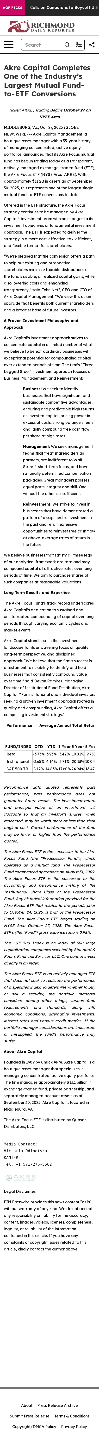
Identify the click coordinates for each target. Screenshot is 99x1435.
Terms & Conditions (71, 1416)
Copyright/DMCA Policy (34, 1426)
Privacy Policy (74, 1426)
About (26, 1405)
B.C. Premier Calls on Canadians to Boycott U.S (51, 7)
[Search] (67, 44)
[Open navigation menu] (8, 44)
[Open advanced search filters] (78, 44)
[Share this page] (91, 44)
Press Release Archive (57, 1405)
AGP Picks (12, 8)
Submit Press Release (30, 1416)
